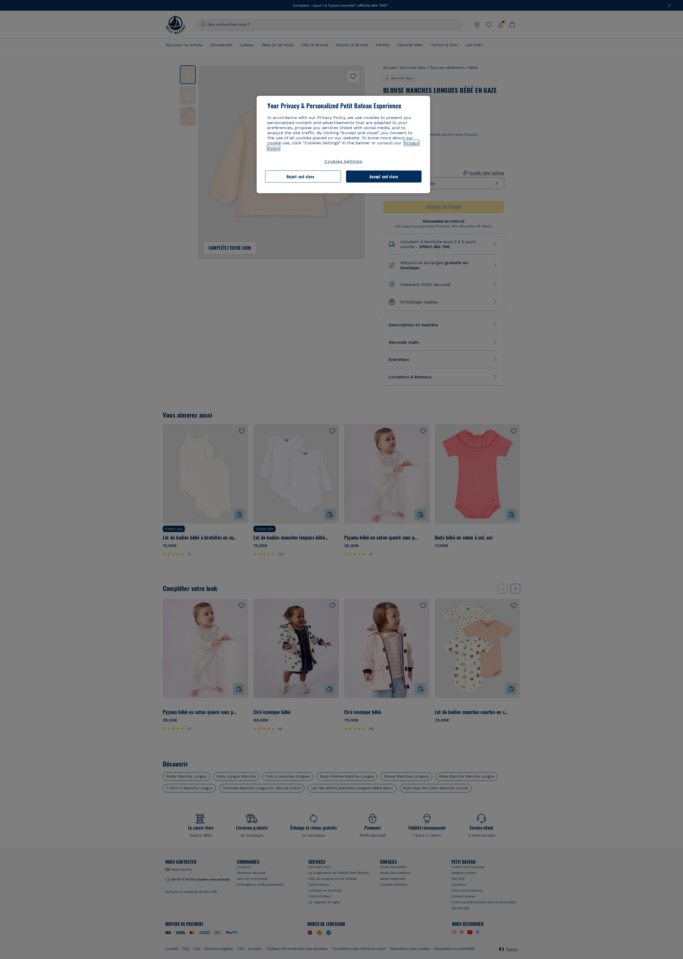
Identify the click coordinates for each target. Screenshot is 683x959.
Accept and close (384, 176)
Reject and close (300, 176)
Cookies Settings (343, 161)
